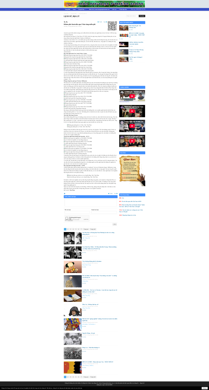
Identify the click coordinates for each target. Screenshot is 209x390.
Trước (100, 22)
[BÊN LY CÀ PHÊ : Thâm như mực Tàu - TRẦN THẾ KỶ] (73, 367)
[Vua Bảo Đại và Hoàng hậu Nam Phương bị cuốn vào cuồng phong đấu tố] (73, 238)
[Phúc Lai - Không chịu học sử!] (73, 310)
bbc (123, 198)
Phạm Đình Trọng (86, 265)
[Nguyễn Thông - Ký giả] (73, 339)
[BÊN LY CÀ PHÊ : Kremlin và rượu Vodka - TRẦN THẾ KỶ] (123, 35)
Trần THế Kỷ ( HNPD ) (88, 365)
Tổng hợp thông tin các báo (129, 215)
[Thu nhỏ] (64, 22)
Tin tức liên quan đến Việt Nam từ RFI (131, 201)
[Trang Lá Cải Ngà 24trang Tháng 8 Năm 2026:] (123, 52)
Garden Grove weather (132, 85)
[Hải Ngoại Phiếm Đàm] (104, 4)
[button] (82, 9)
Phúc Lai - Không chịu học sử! (90, 304)
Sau (104, 22)
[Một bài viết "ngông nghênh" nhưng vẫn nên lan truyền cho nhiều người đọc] (73, 324)
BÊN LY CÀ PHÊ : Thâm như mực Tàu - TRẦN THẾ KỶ (97, 362)
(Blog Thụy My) (86, 295)
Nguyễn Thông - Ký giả (88, 333)
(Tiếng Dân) (85, 281)
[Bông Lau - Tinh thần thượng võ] (73, 353)
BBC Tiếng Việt (86, 238)
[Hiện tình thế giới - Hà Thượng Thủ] (123, 28)
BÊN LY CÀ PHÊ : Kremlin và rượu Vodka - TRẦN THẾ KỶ (137, 35)
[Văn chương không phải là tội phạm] (73, 267)
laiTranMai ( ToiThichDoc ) (88, 324)
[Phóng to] (67, 22)
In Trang (64, 193)
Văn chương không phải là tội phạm (91, 261)
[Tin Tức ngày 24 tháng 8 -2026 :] (123, 59)
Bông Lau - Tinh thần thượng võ (91, 347)
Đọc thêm (84, 240)
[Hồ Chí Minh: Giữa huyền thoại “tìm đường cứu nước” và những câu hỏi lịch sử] (73, 281)
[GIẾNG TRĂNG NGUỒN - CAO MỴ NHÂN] (123, 44)
